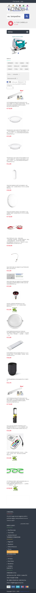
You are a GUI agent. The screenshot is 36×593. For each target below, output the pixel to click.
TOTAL (16, 69)
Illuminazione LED (12, 78)
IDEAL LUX (16, 66)
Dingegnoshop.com (24, 591)
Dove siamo (11, 561)
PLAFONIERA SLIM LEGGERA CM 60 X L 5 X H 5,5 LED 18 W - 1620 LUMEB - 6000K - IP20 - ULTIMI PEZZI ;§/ (18, 354)
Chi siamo (10, 558)
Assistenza (10, 563)
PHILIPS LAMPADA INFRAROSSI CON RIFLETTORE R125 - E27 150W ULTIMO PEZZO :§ (16, 305)
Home (9, 74)
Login (22, 1)
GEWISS (10, 66)
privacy (9, 549)
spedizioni (10, 544)
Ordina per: (14, 82)
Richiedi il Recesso (12, 552)
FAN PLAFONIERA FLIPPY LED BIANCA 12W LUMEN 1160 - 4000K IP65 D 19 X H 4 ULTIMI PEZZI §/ (18, 187)
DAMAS (22, 63)
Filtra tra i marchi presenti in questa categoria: (16, 84)
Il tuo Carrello (16, 1)
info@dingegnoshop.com (16, 583)
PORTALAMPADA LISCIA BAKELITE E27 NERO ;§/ (17, 379)
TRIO (21, 69)
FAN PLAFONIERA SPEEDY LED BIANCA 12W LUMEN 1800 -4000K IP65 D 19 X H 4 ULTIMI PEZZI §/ (18, 213)
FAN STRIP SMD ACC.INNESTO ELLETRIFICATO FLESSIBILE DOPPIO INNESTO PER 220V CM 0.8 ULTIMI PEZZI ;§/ (18, 283)
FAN (27, 63)
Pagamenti (10, 542)
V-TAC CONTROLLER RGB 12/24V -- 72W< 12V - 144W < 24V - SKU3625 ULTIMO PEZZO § (17, 453)
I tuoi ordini (11, 532)
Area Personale (12, 530)
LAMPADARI (24, 66)
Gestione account (12, 535)
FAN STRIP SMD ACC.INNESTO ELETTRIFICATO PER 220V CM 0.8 (18, 267)
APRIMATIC (10, 63)
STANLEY (10, 69)
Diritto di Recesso (12, 547)
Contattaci (10, 566)
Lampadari (15, 74)
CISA (16, 63)
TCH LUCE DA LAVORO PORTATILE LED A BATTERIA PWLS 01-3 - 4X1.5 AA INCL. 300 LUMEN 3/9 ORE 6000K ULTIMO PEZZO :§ (17, 427)
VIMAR (26, 69)
